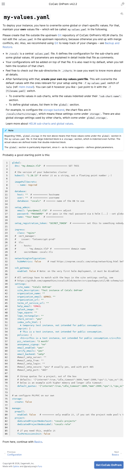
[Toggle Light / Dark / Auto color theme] (123, 4)
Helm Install (26, 87)
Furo (40, 466)
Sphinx (16, 466)
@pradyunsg (30, 466)
